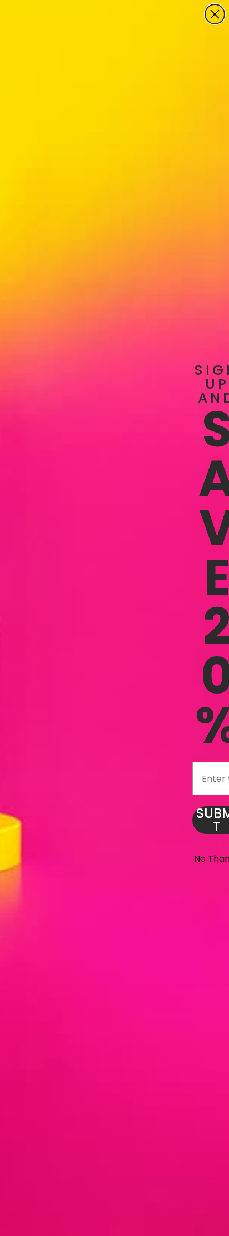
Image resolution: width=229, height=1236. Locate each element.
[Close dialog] (215, 14)
